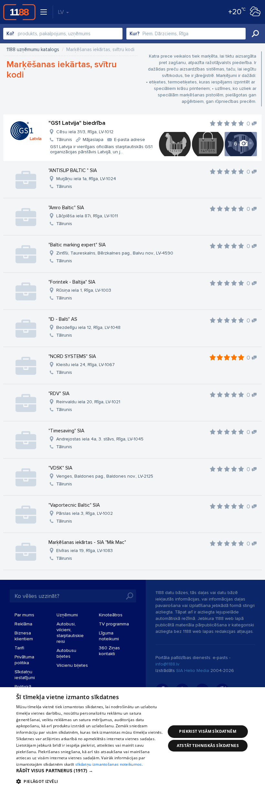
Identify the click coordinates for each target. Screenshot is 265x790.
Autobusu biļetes (66, 653)
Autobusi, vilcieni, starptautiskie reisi (70, 632)
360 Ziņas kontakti (109, 650)
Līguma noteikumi (109, 636)
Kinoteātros (110, 615)
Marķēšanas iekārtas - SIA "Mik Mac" (87, 542)
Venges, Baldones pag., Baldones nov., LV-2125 (104, 476)
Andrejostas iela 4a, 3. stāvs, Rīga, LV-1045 (99, 439)
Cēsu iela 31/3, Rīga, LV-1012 (84, 132)
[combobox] (62, 33)
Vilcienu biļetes (72, 665)
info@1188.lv (167, 664)
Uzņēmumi (67, 615)
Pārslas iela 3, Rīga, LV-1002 (84, 513)
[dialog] (132, 738)
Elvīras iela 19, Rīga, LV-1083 (84, 550)
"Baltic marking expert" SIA (77, 245)
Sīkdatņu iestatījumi (25, 674)
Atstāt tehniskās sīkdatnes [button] (208, 745)
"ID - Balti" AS (62, 319)
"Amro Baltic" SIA (66, 208)
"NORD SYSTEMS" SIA (72, 356)
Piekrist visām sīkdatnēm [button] (207, 731)
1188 (19, 12)
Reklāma (23, 624)
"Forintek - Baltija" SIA (71, 282)
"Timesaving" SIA (66, 431)
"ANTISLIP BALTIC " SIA (72, 170)
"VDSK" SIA (60, 468)
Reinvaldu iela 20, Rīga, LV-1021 (88, 402)
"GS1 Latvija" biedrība (76, 122)
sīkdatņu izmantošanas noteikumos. (109, 764)
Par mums (24, 615)
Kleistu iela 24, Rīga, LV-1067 (85, 364)
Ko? (10, 34)
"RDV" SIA (58, 393)
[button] (90, 771)
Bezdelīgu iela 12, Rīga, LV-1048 (88, 327)
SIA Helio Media (192, 670)
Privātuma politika (24, 660)
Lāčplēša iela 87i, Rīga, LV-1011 (87, 216)
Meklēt (255, 33)
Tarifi (19, 648)
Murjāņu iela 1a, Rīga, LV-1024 (86, 178)
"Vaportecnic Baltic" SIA (74, 505)
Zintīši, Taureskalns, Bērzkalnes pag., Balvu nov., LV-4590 (114, 253)
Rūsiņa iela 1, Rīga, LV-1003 (83, 290)
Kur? (135, 34)
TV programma (114, 624)
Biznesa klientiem (24, 636)
